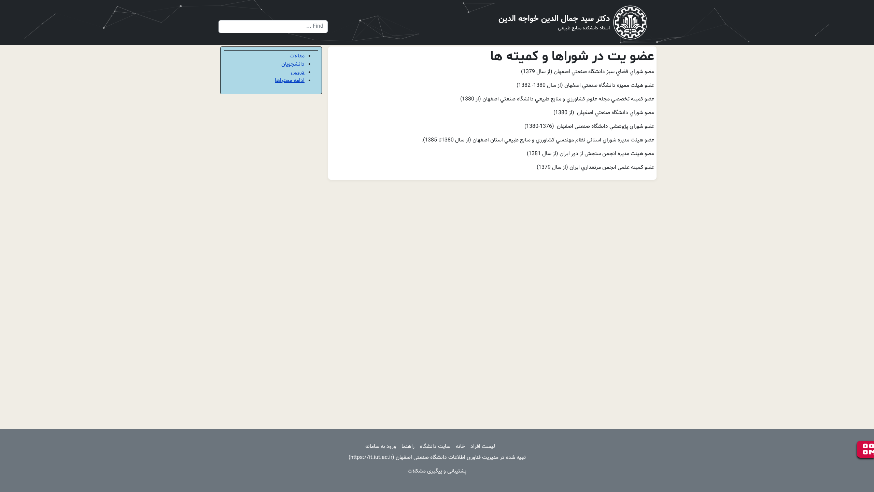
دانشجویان (293, 64)
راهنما (407, 446)
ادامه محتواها (290, 81)
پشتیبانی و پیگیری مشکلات (437, 471)
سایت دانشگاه (435, 446)
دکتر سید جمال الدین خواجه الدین (554, 18)
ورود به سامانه (380, 446)
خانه (460, 446)
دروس (298, 72)
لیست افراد (482, 446)
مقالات (297, 56)
